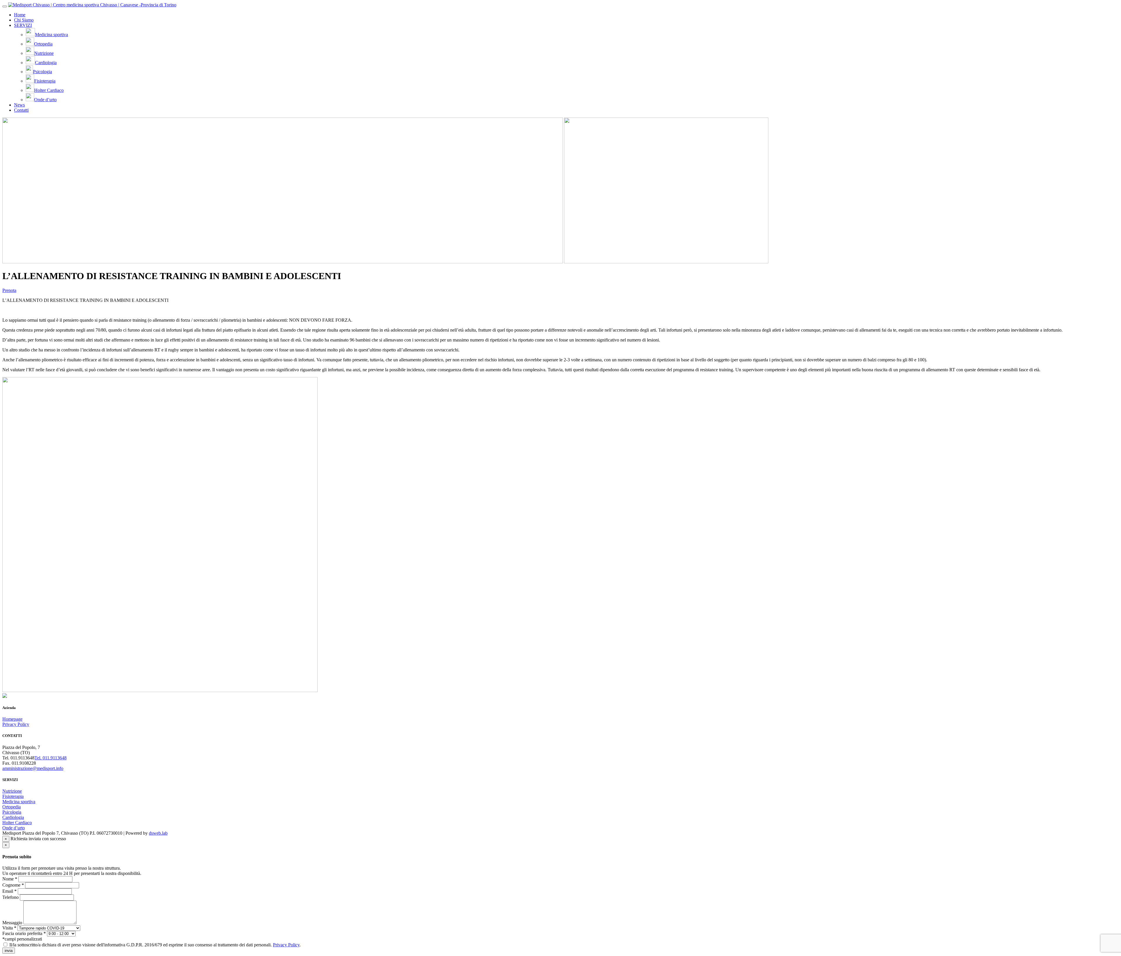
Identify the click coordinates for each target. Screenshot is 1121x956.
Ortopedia (11, 806)
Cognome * (13, 885)
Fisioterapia (13, 796)
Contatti (21, 110)
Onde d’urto (13, 827)
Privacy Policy (15, 724)
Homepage (12, 719)
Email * (9, 891)
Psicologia (11, 812)
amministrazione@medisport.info (32, 768)
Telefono (10, 897)
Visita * (9, 927)
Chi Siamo (24, 19)
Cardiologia (13, 817)
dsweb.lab (158, 833)
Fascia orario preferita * (24, 933)
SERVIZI (23, 25)
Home (19, 14)
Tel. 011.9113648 (50, 757)
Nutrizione (12, 791)
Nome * (9, 878)
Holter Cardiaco (17, 822)
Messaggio (12, 922)
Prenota (9, 290)
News (19, 104)
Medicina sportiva (18, 801)
